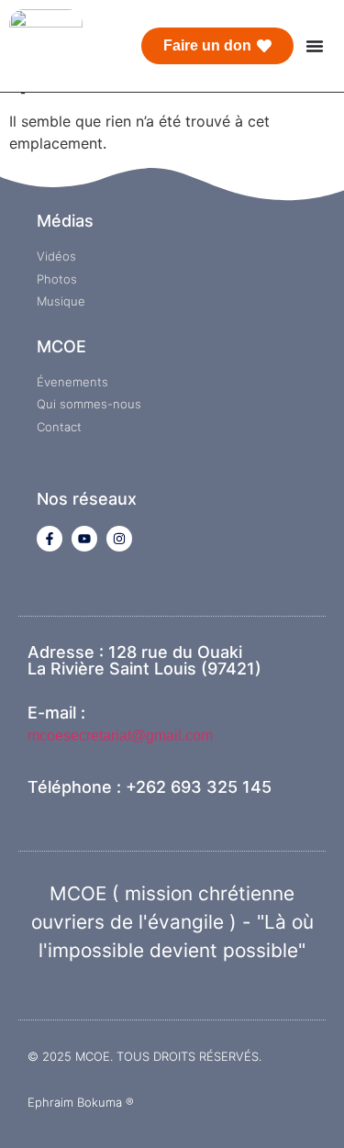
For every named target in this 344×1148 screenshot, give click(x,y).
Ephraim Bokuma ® (81, 1102)
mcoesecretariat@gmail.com (120, 735)
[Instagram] (119, 539)
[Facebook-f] (49, 539)
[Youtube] (84, 539)
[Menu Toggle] (314, 46)
